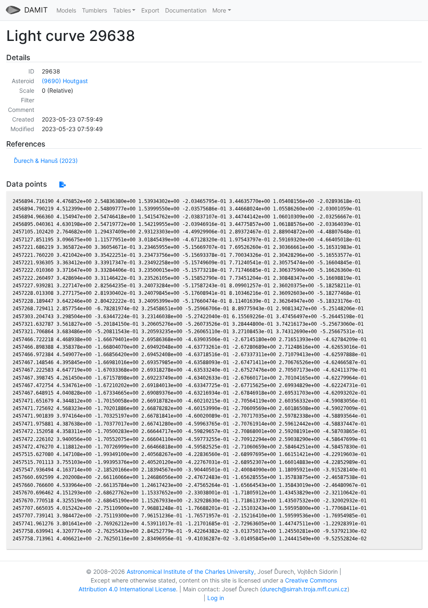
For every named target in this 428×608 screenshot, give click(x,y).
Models (66, 10)
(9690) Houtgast (65, 80)
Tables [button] (122, 10)
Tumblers (94, 10)
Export (150, 10)
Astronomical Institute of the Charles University (190, 571)
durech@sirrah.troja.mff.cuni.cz (304, 589)
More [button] (219, 10)
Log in (215, 597)
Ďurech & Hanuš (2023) (46, 160)
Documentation (185, 10)
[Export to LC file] (62, 184)
